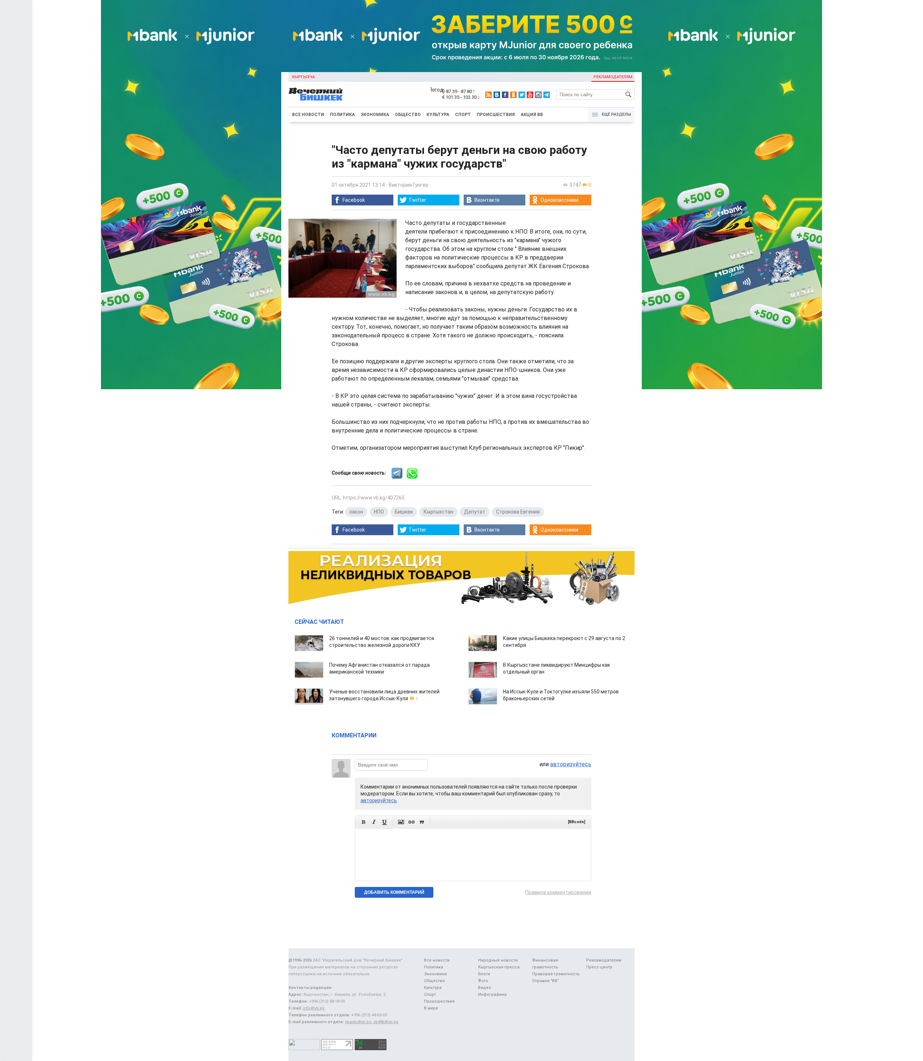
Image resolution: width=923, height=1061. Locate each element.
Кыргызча (303, 77)
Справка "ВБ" (545, 980)
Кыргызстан (438, 512)
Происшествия (496, 114)
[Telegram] (546, 95)
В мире (431, 1008)
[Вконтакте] (497, 95)
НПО (379, 512)
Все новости (308, 114)
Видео (484, 987)
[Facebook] (505, 95)
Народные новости (498, 960)
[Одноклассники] (513, 95)
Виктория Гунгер (408, 185)
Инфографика (492, 994)
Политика (342, 114)
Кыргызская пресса (499, 967)
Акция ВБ (532, 114)
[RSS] (488, 95)
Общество (408, 114)
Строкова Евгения (518, 512)
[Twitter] (521, 95)
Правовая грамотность (556, 974)
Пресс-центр (599, 967)
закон (356, 512)
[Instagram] (538, 95)
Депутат (474, 512)
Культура (438, 114)
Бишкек (404, 512)
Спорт (463, 114)
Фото (483, 980)
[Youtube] (530, 95)
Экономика (375, 114)
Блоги (484, 974)
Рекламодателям (612, 77)
